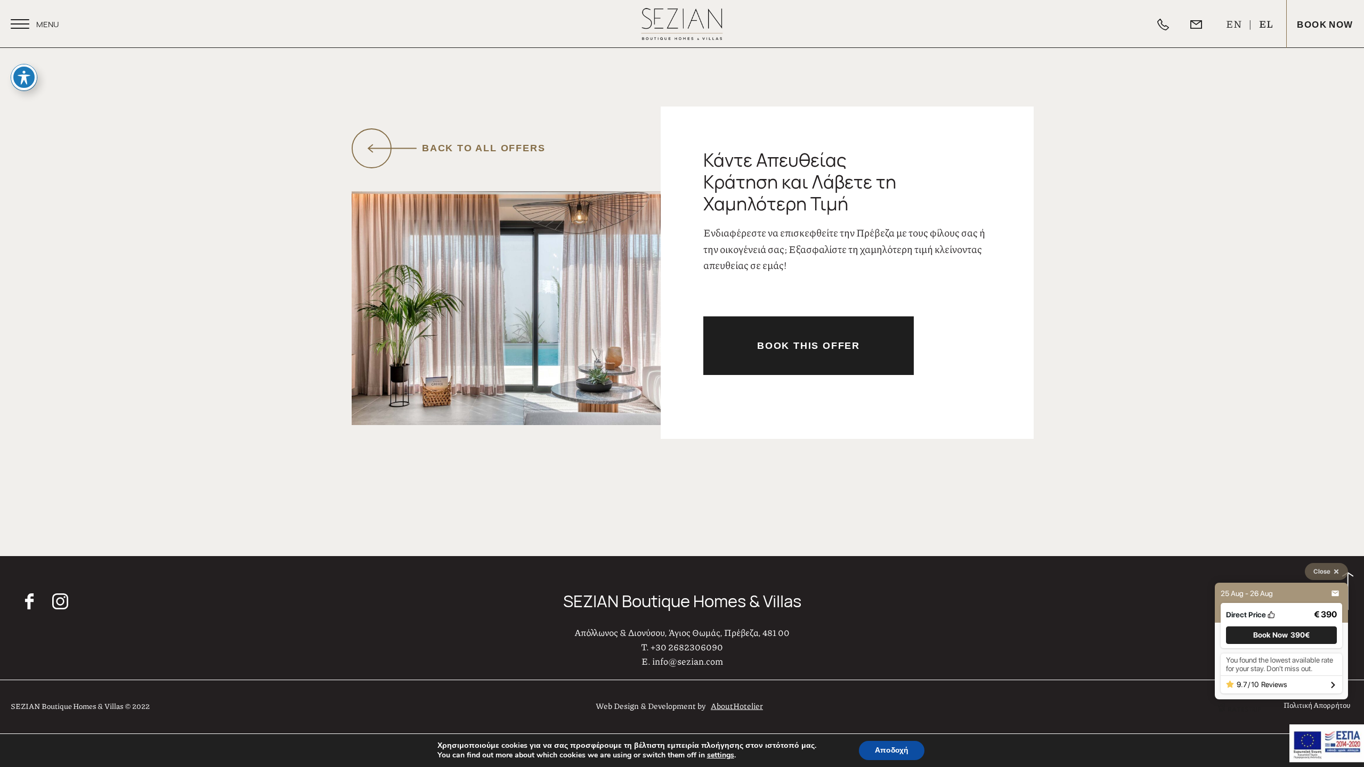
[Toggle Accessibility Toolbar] (24, 77)
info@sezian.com (687, 661)
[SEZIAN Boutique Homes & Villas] (681, 24)
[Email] (1206, 24)
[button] (1281, 635)
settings (720, 755)
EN (1234, 24)
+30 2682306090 (687, 646)
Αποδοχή (891, 750)
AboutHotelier (737, 706)
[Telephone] (1173, 24)
